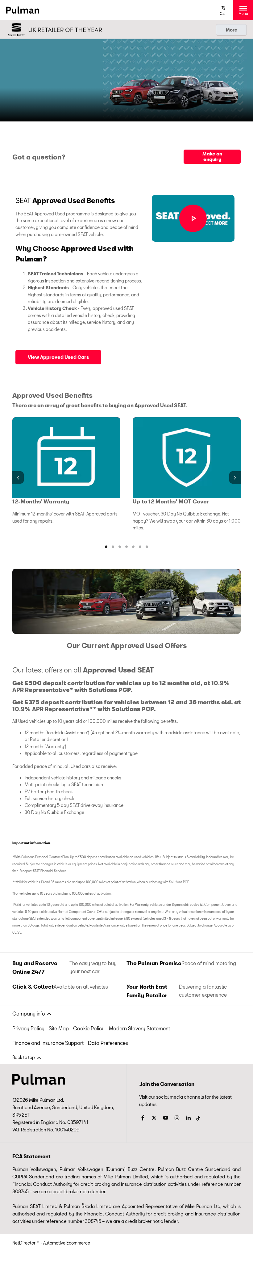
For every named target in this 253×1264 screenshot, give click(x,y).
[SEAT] (54, 29)
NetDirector (24, 1242)
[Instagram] (176, 1117)
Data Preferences (108, 1043)
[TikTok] (198, 1116)
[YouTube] (165, 1117)
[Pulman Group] (22, 10)
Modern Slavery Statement (139, 1028)
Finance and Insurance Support (48, 1043)
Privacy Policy (28, 1028)
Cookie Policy (89, 1028)
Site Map (59, 1028)
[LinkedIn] (188, 1117)
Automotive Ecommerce (66, 1242)
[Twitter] (154, 1117)
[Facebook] (142, 1117)
